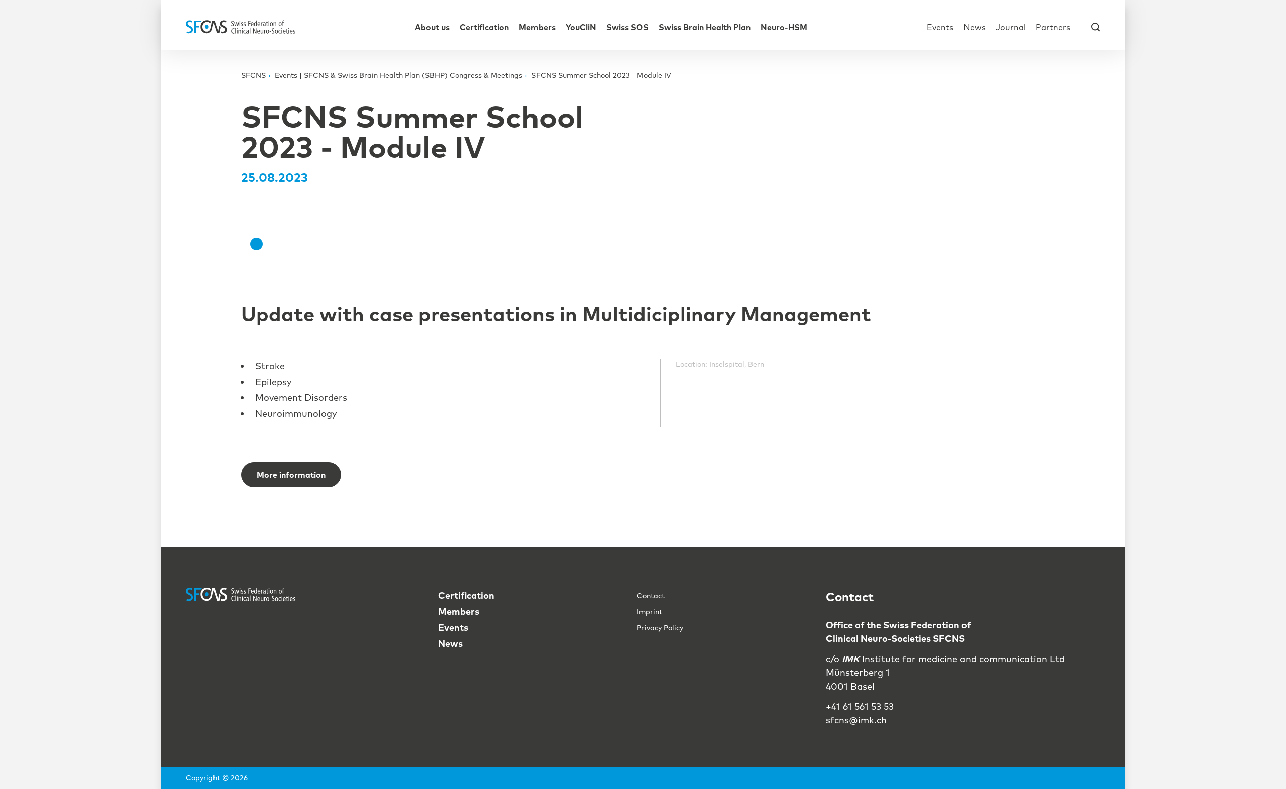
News (974, 27)
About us (432, 27)
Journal (1011, 27)
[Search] (1095, 27)
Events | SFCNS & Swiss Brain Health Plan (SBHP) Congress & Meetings (398, 75)
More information (291, 475)
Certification (484, 27)
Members (537, 27)
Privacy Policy (660, 627)
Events (940, 27)
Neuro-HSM (784, 27)
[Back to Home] (240, 27)
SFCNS (253, 75)
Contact (651, 595)
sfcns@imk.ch (856, 720)
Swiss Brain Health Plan (705, 27)
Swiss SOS (627, 27)
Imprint (649, 611)
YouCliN (581, 27)
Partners (1053, 27)
